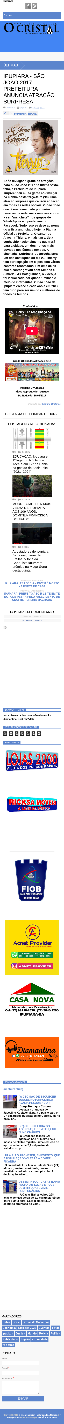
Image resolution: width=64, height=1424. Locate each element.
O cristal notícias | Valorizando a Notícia (38, 1415)
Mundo (32, 1333)
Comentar (11, 107)
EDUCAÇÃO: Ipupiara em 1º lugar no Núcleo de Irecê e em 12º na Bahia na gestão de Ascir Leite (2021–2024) (31, 464)
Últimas (10, 65)
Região (25, 1339)
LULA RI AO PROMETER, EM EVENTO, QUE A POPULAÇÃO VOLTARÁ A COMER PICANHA (31, 1158)
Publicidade (10, 1339)
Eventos (44, 1327)
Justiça (20, 1333)
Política (55, 1333)
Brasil (16, 1322)
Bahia (6, 1322)
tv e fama (8, 1344)
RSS (34, 6)
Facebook (28, 6)
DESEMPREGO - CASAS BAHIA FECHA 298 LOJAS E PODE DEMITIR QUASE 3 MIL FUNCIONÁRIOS (39, 1186)
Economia (9, 1327)
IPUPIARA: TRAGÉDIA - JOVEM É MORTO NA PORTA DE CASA (32, 585)
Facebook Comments (32, 620)
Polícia (43, 1333)
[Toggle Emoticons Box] (5, 627)
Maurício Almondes (47, 1417)
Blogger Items (14, 1417)
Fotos (56, 1327)
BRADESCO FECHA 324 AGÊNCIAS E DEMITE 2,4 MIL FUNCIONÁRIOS (38, 1129)
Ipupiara (23, 107)
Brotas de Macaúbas (36, 1322)
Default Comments (32, 616)
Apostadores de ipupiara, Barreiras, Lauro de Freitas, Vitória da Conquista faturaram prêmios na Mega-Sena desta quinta (30, 561)
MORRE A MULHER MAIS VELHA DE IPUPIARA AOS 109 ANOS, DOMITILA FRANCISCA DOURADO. (31, 511)
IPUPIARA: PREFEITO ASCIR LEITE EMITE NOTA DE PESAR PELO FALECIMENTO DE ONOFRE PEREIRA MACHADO (32, 596)
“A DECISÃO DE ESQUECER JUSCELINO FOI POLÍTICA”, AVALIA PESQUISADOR (37, 1099)
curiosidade (40, 1339)
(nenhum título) (13, 1089)
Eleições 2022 (27, 1327)
